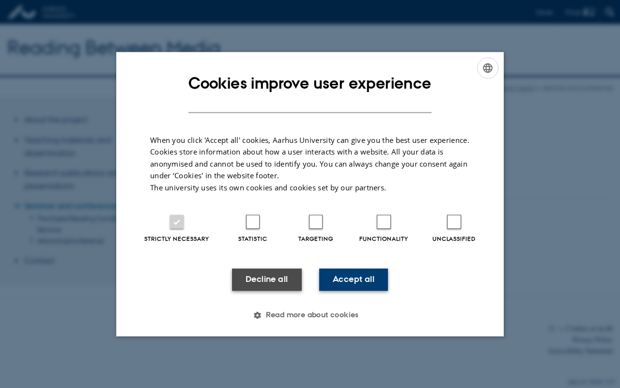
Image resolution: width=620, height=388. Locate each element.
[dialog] (310, 194)
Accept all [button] (353, 279)
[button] (310, 315)
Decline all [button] (267, 279)
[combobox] (488, 68)
